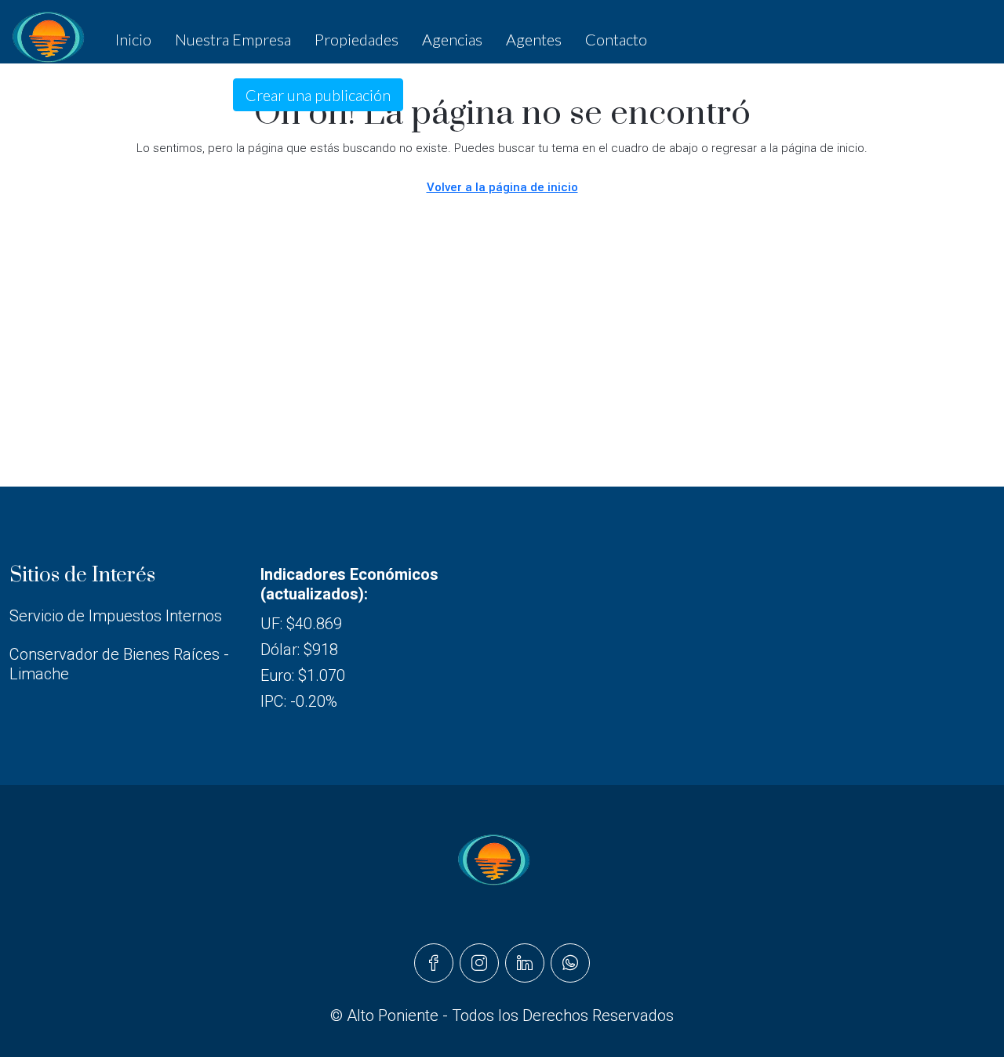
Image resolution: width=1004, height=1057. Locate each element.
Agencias (452, 39)
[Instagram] (479, 963)
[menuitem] (121, 95)
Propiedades (356, 39)
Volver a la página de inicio (502, 187)
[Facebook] (433, 963)
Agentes (534, 39)
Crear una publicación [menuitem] (318, 94)
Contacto (616, 39)
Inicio (133, 39)
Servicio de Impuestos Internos (115, 615)
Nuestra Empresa (233, 39)
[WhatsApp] (570, 963)
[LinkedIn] (524, 963)
